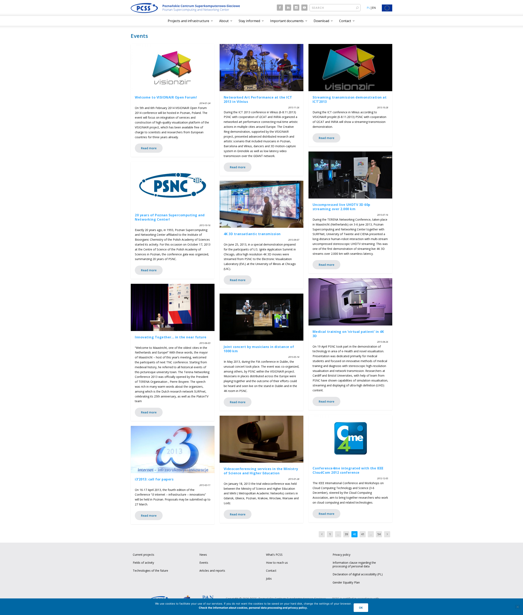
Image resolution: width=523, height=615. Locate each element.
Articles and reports (212, 570)
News (203, 555)
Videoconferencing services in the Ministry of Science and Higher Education (261, 471)
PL (368, 8)
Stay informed (249, 21)
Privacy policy (341, 555)
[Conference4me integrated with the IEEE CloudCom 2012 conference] (350, 438)
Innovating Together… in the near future (171, 337)
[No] (517, 607)
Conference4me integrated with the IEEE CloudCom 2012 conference (348, 470)
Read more (148, 148)
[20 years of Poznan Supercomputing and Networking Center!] (173, 185)
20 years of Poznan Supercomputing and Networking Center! (170, 217)
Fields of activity (143, 562)
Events (203, 562)
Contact (345, 21)
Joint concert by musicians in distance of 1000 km (259, 349)
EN (374, 8)
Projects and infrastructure (188, 21)
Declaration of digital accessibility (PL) (358, 574)
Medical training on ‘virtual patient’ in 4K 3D (348, 333)
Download (321, 21)
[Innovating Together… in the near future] (173, 307)
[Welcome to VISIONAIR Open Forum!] (173, 67)
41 (362, 534)
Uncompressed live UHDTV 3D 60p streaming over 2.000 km (341, 206)
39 (346, 534)
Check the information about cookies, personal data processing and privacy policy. (253, 607)
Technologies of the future (150, 570)
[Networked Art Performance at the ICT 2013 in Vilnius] (261, 67)
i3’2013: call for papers (154, 479)
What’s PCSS (274, 555)
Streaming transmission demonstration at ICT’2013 (350, 99)
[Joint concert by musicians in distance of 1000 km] (261, 317)
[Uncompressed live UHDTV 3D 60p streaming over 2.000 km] (350, 175)
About (224, 21)
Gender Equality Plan (346, 582)
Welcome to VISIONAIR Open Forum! (166, 97)
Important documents (287, 21)
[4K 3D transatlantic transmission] (261, 204)
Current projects (143, 555)
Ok (361, 607)
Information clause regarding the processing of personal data (354, 564)
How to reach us (277, 562)
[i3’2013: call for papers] (173, 449)
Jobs (269, 578)
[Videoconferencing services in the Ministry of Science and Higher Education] (261, 439)
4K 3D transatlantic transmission (252, 234)
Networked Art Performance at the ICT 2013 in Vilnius (258, 99)
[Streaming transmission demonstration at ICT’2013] (350, 67)
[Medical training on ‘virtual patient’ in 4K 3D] (350, 301)
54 (379, 534)
